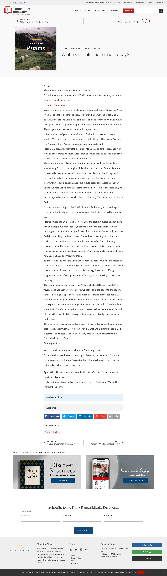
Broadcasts (128, 2)
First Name (67, 515)
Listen (87, 10)
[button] (52, 416)
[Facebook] (71, 549)
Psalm (56, 432)
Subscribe (115, 10)
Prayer (47, 432)
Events (150, 2)
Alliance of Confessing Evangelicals (98, 2)
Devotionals (140, 2)
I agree (141, 572)
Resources (159, 2)
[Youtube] (86, 549)
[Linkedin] (81, 549)
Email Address (27, 515)
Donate (128, 10)
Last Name (108, 515)
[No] (164, 572)
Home (78, 10)
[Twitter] (76, 549)
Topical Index (100, 10)
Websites (117, 2)
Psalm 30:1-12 (60, 105)
